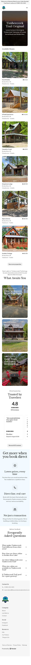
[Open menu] (27, 7)
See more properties (15, 264)
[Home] (5, 599)
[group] (15, 427)
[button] (8, 587)
